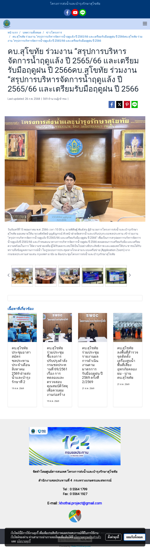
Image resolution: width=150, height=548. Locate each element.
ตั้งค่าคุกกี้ (113, 537)
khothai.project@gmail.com (80, 503)
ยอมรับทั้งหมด (134, 537)
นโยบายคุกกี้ (24, 541)
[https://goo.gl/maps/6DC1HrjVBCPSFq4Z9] (75, 515)
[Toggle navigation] (145, 24)
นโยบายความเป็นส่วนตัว (87, 537)
